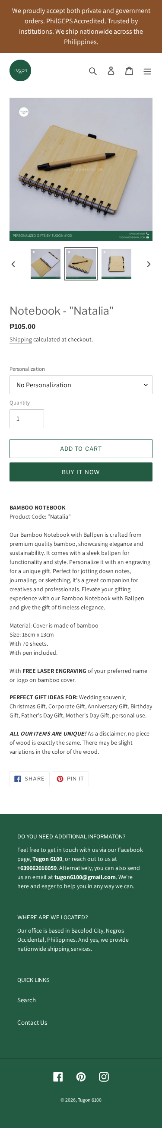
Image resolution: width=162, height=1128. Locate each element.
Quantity (20, 402)
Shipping (21, 339)
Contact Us (32, 1022)
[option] (46, 264)
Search (26, 1000)
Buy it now (81, 471)
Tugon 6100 (90, 1099)
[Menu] (147, 70)
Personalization (27, 369)
